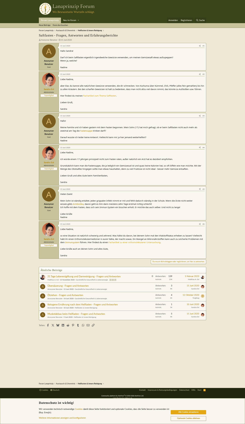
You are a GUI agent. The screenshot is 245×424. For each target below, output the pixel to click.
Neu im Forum (69, 20)
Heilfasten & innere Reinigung (86, 308)
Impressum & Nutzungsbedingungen (162, 390)
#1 (204, 46)
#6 (204, 224)
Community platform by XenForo (122, 396)
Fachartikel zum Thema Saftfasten (99, 95)
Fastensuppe (86, 130)
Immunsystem (72, 242)
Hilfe (193, 390)
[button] (78, 20)
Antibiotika (78, 203)
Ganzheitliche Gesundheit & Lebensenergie (92, 280)
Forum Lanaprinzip (50, 20)
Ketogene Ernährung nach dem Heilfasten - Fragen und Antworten (82, 304)
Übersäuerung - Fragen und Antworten (68, 286)
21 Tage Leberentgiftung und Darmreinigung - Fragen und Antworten (84, 276)
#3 (204, 116)
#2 (204, 74)
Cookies (44, 390)
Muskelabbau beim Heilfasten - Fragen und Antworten (76, 314)
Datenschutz (184, 390)
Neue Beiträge (44, 25)
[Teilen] (200, 46)
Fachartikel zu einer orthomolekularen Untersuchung (134, 242)
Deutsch (55, 390)
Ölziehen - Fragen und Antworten (65, 295)
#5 (204, 189)
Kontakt (142, 390)
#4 (204, 147)
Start (199, 390)
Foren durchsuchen (60, 25)
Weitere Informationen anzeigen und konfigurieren (62, 418)
